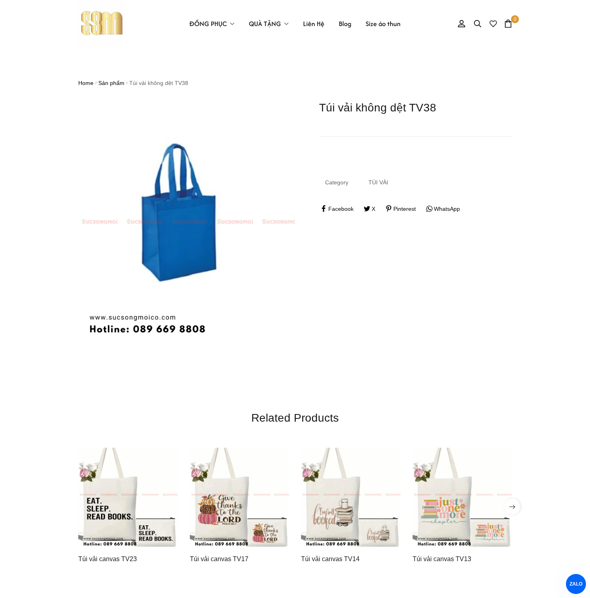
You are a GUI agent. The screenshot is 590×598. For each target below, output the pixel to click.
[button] (512, 507)
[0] (508, 23)
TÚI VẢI (378, 182)
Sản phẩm (111, 83)
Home (86, 83)
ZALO (576, 584)
